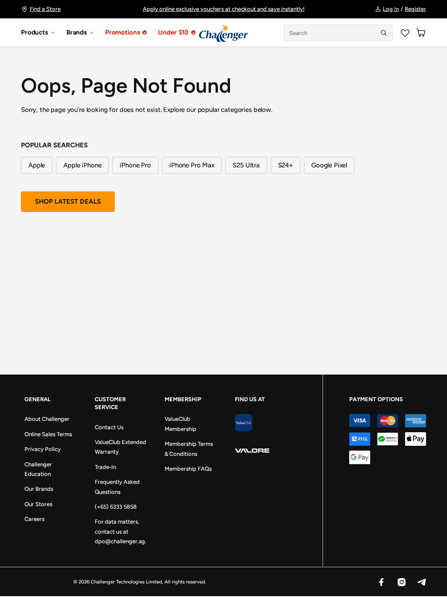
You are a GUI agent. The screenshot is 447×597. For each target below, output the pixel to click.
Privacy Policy (42, 449)
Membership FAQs (188, 468)
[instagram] (401, 582)
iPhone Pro (135, 165)
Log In (391, 9)
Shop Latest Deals (68, 201)
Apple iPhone (82, 165)
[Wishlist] (405, 33)
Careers (34, 519)
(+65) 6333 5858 (116, 506)
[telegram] (421, 582)
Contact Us (109, 427)
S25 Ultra (246, 165)
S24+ (285, 165)
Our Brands (38, 489)
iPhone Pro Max (191, 165)
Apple (36, 165)
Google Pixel (329, 165)
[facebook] (381, 582)
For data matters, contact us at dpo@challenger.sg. (120, 531)
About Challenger (46, 419)
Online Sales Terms (48, 434)
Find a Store (45, 9)
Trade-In (105, 467)
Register (415, 9)
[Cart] (421, 33)
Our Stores (38, 504)
